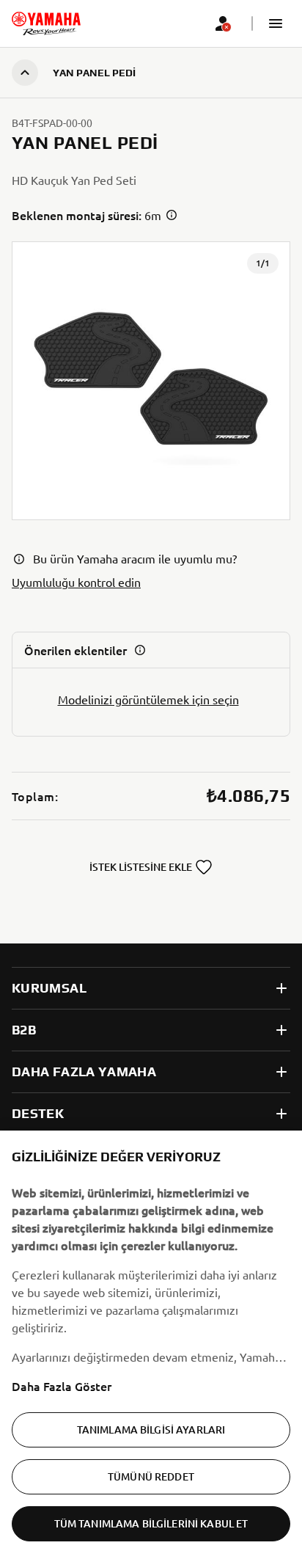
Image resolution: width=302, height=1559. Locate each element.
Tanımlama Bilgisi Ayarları (151, 1429)
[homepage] (46, 23)
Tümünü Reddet (151, 1476)
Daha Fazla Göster (61, 1386)
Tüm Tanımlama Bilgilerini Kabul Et (151, 1523)
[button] (275, 23)
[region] (151, 1345)
